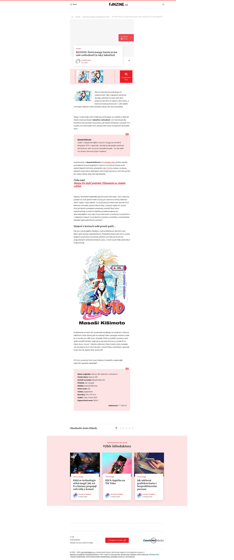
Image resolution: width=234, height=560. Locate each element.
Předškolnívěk (154, 554)
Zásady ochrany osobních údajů (81, 543)
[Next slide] (116, 76)
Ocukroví (121, 557)
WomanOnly (115, 554)
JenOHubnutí (130, 557)
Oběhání (133, 554)
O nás (72, 537)
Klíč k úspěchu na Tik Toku (115, 482)
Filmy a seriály (78, 477)
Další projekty (75, 540)
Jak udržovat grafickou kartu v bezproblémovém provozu (147, 485)
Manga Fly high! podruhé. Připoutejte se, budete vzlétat (99, 184)
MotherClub (125, 554)
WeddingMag (105, 557)
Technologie (109, 477)
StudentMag (80, 557)
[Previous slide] (73, 76)
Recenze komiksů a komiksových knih (96, 17)
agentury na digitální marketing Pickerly (84, 554)
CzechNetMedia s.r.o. (87, 552)
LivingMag (113, 557)
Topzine (73, 557)
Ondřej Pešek (86, 60)
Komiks (77, 17)
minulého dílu (109, 162)
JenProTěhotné (142, 554)
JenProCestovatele (93, 557)
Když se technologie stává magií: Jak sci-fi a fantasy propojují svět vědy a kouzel (85, 485)
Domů (72, 17)
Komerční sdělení (85, 494)
